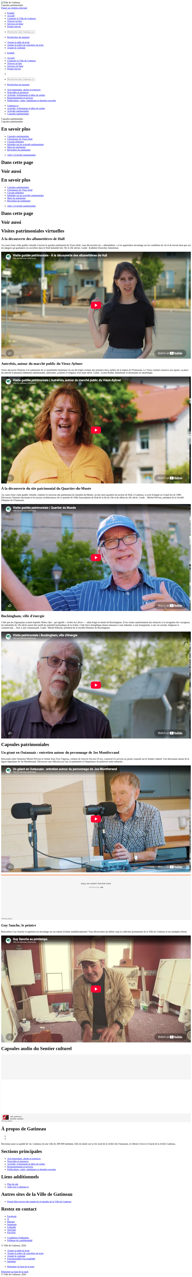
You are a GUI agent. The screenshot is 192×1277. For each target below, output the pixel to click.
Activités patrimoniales (18, 111)
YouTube (11, 1230)
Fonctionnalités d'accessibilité (21, 1258)
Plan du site (12, 1184)
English (10, 13)
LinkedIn (11, 1227)
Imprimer (11, 1261)
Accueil (11, 15)
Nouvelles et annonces (17, 92)
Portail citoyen (14, 26)
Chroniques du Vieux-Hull (19, 139)
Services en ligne (15, 24)
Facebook (11, 1216)
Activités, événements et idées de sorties (26, 95)
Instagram (11, 1224)
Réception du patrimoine (18, 150)
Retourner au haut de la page (20, 1266)
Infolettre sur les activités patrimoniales (25, 144)
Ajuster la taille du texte (18, 42)
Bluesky (11, 1221)
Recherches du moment (18, 37)
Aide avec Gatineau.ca (18, 1187)
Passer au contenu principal (14, 8)
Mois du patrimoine (16, 147)
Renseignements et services (20, 98)
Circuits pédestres (15, 141)
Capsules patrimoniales (18, 113)
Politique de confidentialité (19, 1240)
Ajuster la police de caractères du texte (25, 45)
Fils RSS (11, 1232)
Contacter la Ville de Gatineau (21, 18)
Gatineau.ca (12, 105)
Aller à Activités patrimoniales (21, 155)
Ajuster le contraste (16, 47)
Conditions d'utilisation (18, 1237)
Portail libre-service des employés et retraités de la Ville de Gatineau (39, 1201)
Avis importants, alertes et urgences (23, 89)
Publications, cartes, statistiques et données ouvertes (31, 100)
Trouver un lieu (14, 21)
